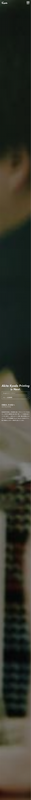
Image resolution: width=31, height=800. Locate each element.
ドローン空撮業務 (7, 397)
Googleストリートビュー (9, 393)
